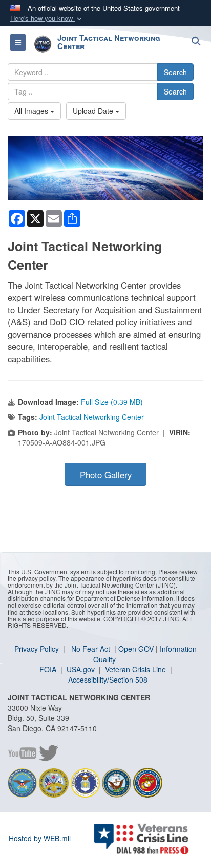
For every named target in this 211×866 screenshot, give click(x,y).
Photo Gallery (106, 475)
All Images (32, 111)
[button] (47, 18)
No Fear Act (91, 649)
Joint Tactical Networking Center (91, 417)
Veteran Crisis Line (136, 669)
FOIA (48, 669)
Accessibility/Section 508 (107, 679)
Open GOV (136, 649)
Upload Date (94, 111)
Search (175, 72)
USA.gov (82, 669)
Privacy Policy (37, 649)
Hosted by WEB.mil (40, 838)
